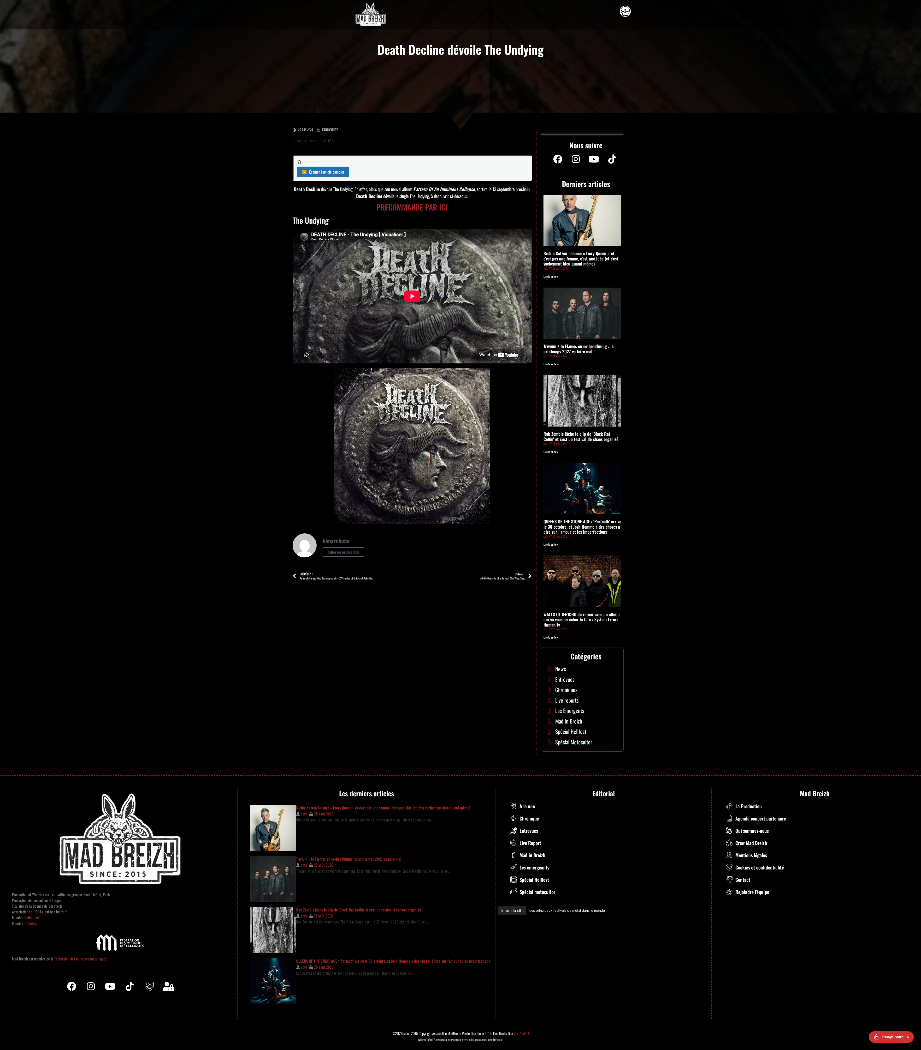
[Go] (625, 11)
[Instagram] (576, 159)
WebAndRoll (522, 1033)
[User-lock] (168, 986)
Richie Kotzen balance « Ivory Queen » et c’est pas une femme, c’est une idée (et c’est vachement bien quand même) (580, 258)
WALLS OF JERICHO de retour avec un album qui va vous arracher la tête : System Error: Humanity (581, 619)
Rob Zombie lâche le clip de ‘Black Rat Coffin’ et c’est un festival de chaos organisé (580, 436)
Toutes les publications (343, 552)
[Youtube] (594, 159)
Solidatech (32, 917)
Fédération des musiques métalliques (80, 959)
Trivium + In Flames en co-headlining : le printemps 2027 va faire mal (578, 349)
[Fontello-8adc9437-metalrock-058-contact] (149, 986)
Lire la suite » (551, 276)
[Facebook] (558, 159)
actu (304, 814)
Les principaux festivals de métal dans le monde (611, 910)
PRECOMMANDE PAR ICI (412, 207)
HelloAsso (31, 923)
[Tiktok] (130, 986)
